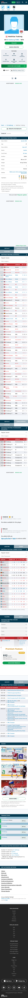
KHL (14, 929)
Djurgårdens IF (9, 300)
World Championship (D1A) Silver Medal (16, 730)
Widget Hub (14, 960)
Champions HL (18, 455)
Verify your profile (5, 898)
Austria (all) (8, 331)
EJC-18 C (17, 270)
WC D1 (16, 329)
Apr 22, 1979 (24, 141)
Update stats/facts (15, 128)
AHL (16, 318)
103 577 (7, 70)
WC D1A (17, 379)
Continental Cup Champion (13, 708)
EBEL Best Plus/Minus (12, 700)
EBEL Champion (11, 702)
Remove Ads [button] (18, 83)
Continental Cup (19, 441)
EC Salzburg (11, 39)
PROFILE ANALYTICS (18, 70)
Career (14, 975)
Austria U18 (8, 270)
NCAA (16, 279)
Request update (22, 195)
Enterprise (14, 973)
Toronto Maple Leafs (14, 953)
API (14, 969)
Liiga (14, 935)
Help (14, 964)
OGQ (16, 297)
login (14, 538)
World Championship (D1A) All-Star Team (16, 726)
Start (2, 125)
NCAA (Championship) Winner (14, 693)
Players (7, 617)
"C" (12, 376)
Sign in (18, 2)
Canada (14, 913)
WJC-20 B (17, 272)
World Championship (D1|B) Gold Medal (16, 698)
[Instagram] (14, 987)
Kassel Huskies (9, 313)
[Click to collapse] (26, 254)
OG (16, 305)
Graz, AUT (24, 147)
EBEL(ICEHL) (5, 575)
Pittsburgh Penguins (14, 951)
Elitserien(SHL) (5, 583)
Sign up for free (6, 538)
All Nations (14, 920)
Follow (14, 43)
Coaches (7, 251)
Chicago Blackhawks (14, 943)
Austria (25, 150)
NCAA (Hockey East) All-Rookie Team (15, 690)
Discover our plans (14, 66)
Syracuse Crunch (9, 318)
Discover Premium (14, 663)
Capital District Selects (9, 275)
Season (7, 682)
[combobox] (1, 261)
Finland (14, 917)
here (6, 900)
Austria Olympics (9, 297)
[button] (14, 43)
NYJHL (16, 275)
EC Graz (25, 153)
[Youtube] (19, 987)
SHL (14, 931)
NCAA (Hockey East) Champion (14, 695)
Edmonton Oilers (14, 947)
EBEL (17, 39)
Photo (14, 967)
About (14, 962)
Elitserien (17, 300)
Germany (14, 918)
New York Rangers (14, 949)
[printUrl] (15, 78)
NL (14, 937)
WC (16, 284)
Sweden (14, 911)
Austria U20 (8, 272)
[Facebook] (4, 987)
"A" (12, 368)
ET (15, 444)
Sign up (13, 2)
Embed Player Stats (21, 245)
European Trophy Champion (13, 725)
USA (14, 915)
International (18, 331)
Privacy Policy (14, 966)
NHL (14, 927)
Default (7, 248)
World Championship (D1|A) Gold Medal (16, 706)
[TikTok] (24, 987)
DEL (16, 313)
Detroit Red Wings (14, 945)
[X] (9, 987)
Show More (13, 798)
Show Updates (14, 47)
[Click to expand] (26, 619)
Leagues (7, 546)
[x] (12, 78)
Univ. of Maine (9, 279)
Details (24, 820)
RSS (14, 971)
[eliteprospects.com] (4, 2)
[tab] (7, 248)
